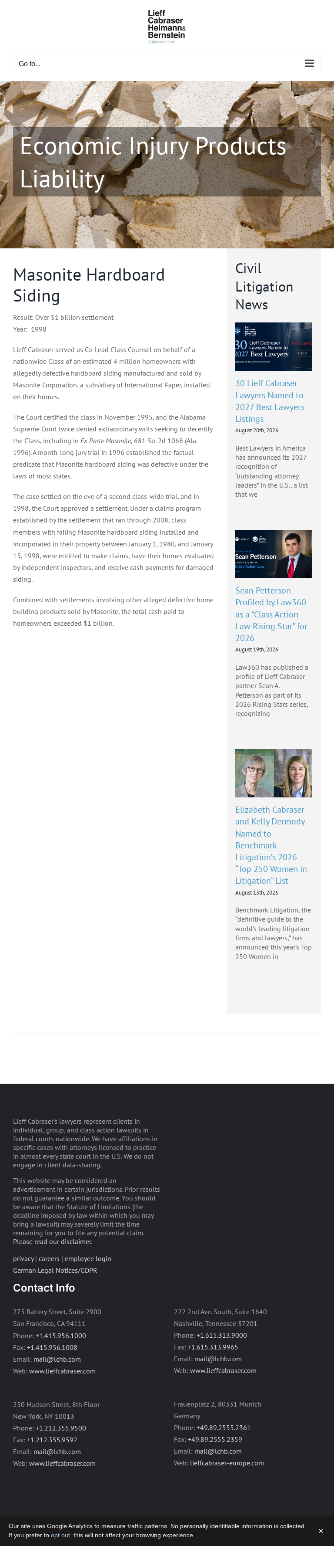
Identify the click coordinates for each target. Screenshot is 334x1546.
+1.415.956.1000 (61, 1335)
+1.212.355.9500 (61, 1428)
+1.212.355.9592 (52, 1439)
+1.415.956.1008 (52, 1347)
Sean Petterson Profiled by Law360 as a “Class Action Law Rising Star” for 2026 (271, 614)
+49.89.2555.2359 (215, 1439)
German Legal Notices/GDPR (55, 1270)
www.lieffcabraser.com (62, 1370)
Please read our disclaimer (52, 1241)
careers (49, 1258)
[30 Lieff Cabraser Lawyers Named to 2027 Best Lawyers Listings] (273, 346)
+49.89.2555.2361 (224, 1427)
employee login (88, 1258)
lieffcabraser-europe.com (227, 1462)
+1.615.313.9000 (222, 1335)
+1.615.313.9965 (213, 1347)
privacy (23, 1258)
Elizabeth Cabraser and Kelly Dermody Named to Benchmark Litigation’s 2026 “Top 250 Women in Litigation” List (271, 845)
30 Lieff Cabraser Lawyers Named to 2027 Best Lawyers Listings (269, 400)
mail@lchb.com (57, 1359)
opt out (60, 1535)
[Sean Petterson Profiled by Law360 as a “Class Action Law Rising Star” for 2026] (273, 554)
